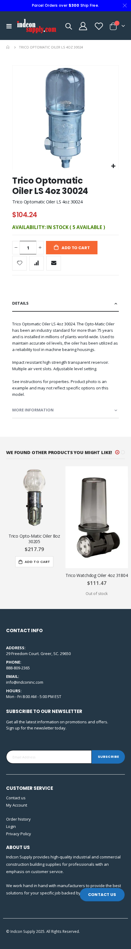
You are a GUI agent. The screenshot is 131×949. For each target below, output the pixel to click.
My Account (16, 805)
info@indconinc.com (24, 682)
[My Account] (83, 26)
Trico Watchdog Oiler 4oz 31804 (97, 575)
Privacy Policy (18, 833)
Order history (18, 819)
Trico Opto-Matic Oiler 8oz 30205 (34, 539)
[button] (113, 166)
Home (8, 47)
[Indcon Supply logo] (37, 26)
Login (11, 826)
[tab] (65, 303)
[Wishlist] (98, 26)
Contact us (16, 797)
